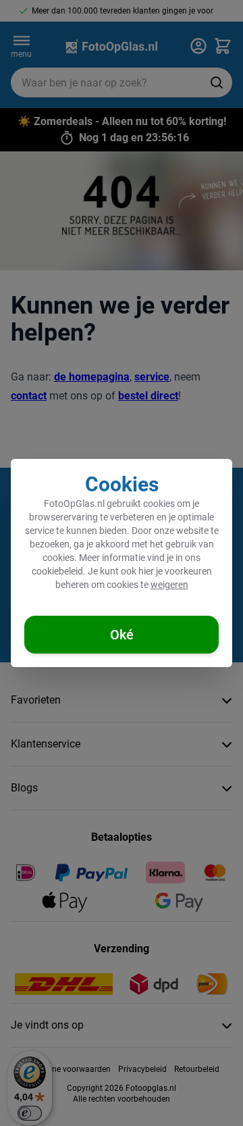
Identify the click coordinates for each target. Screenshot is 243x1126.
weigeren (169, 584)
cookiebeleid (57, 571)
